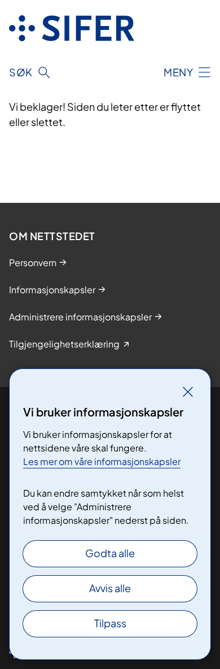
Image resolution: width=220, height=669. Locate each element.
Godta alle (110, 552)
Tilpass (110, 622)
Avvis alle (110, 587)
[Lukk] (188, 392)
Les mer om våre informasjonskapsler (102, 461)
